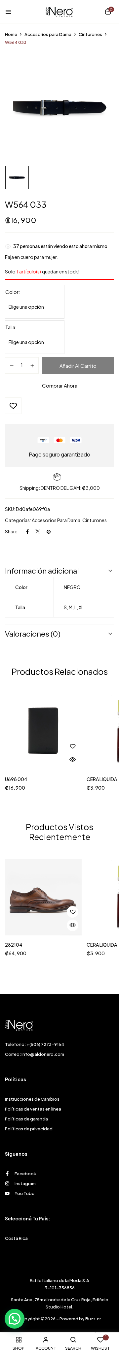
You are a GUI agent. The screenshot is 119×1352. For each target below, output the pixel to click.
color (12, 292)
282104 (13, 945)
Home (11, 34)
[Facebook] (27, 531)
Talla (10, 327)
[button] (108, 12)
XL (81, 607)
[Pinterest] (49, 531)
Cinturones (90, 34)
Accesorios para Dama (47, 34)
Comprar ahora (59, 385)
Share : (12, 531)
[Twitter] (37, 531)
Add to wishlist (13, 405)
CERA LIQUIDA (102, 779)
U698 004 (16, 779)
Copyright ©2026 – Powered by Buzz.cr (59, 1318)
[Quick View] (72, 760)
